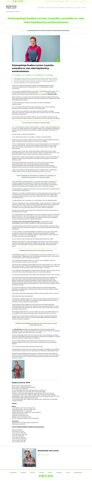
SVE (10, 1)
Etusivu (23, 30)
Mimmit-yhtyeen (41, 92)
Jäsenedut (61, 7)
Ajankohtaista (41, 7)
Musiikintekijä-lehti (70, 7)
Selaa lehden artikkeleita (43, 454)
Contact (52, 1)
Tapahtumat (49, 7)
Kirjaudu (83, 1)
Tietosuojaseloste (78, 472)
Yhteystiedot (48, 1)
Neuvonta (55, 7)
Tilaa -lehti (59, 1)
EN (7, 1)
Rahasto (78, 7)
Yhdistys (84, 7)
